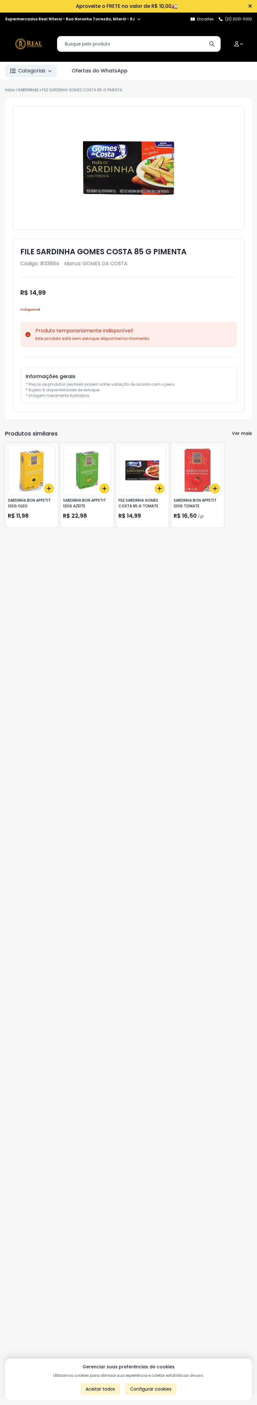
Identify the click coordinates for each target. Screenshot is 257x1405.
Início (10, 89)
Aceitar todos (100, 1389)
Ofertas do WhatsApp (100, 70)
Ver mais (242, 433)
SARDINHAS (28, 89)
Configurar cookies (150, 1389)
